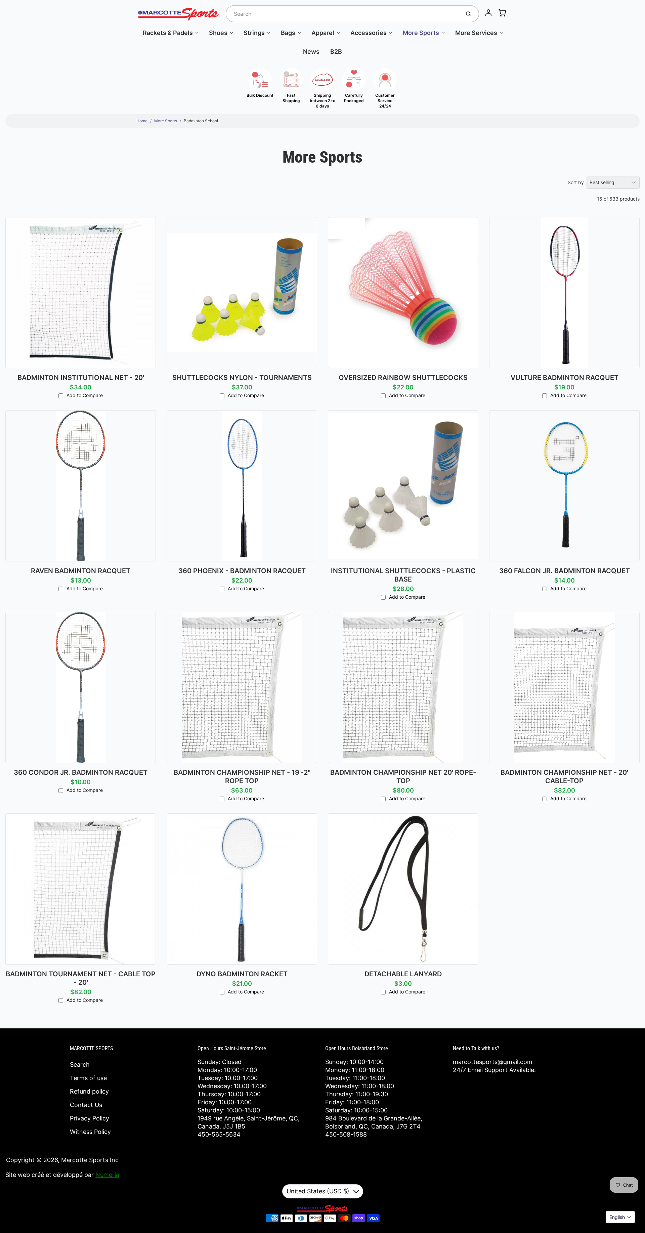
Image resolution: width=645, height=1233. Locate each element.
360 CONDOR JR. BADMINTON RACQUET (80, 772)
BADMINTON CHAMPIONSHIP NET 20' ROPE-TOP (403, 776)
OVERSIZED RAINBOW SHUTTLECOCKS (403, 378)
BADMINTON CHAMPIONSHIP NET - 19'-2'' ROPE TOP (242, 776)
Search (80, 1064)
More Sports (421, 32)
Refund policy (89, 1091)
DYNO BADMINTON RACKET (242, 974)
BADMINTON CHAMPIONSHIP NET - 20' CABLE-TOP (564, 776)
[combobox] (342, 13)
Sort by (576, 182)
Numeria (107, 1174)
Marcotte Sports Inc (90, 1159)
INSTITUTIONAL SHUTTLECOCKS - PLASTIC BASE (403, 575)
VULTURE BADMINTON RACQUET (564, 378)
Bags (288, 32)
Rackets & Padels (168, 32)
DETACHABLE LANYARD (403, 974)
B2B (336, 51)
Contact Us (86, 1104)
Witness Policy (90, 1131)
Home (141, 120)
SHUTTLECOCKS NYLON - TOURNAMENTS (242, 378)
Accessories (368, 32)
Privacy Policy (89, 1118)
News (311, 51)
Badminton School (201, 120)
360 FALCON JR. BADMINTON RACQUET (564, 571)
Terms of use (88, 1077)
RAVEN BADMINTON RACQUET (80, 571)
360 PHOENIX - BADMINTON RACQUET (242, 571)
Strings (254, 32)
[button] (620, 1217)
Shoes (218, 32)
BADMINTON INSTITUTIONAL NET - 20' (80, 378)
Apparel (322, 32)
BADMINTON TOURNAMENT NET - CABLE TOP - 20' (81, 978)
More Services (476, 32)
